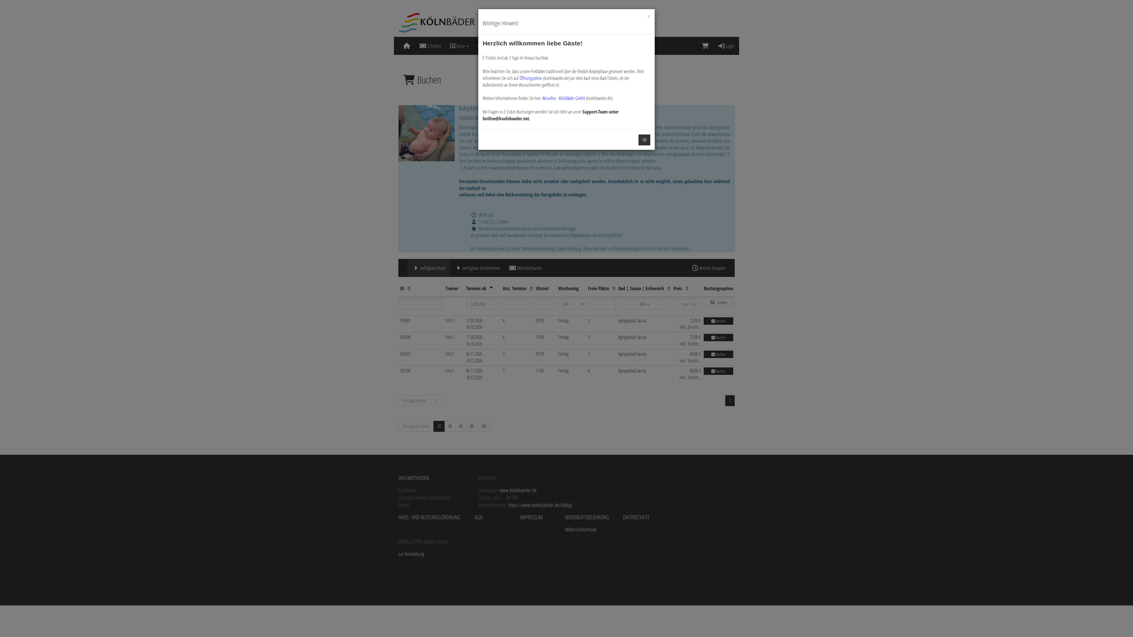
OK (644, 140)
